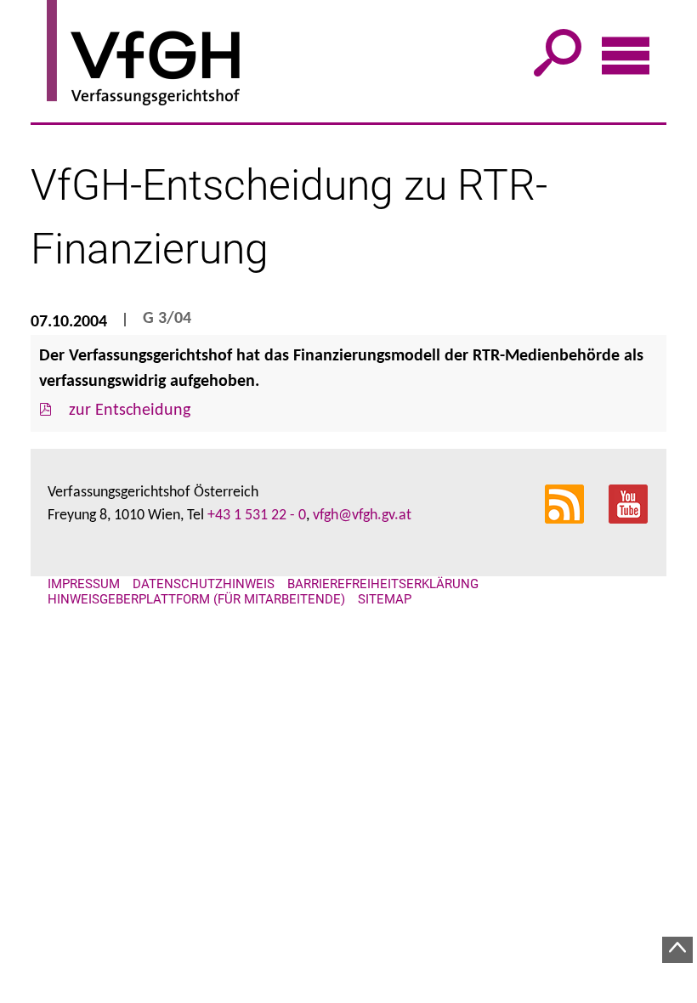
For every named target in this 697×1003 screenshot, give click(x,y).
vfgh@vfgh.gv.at (362, 515)
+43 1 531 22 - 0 (256, 515)
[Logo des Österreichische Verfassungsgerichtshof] (356, 55)
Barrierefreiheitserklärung (383, 584)
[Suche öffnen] (557, 62)
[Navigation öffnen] (625, 63)
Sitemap (384, 599)
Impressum (84, 584)
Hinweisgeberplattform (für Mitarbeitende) (196, 599)
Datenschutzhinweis (204, 584)
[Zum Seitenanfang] (677, 950)
